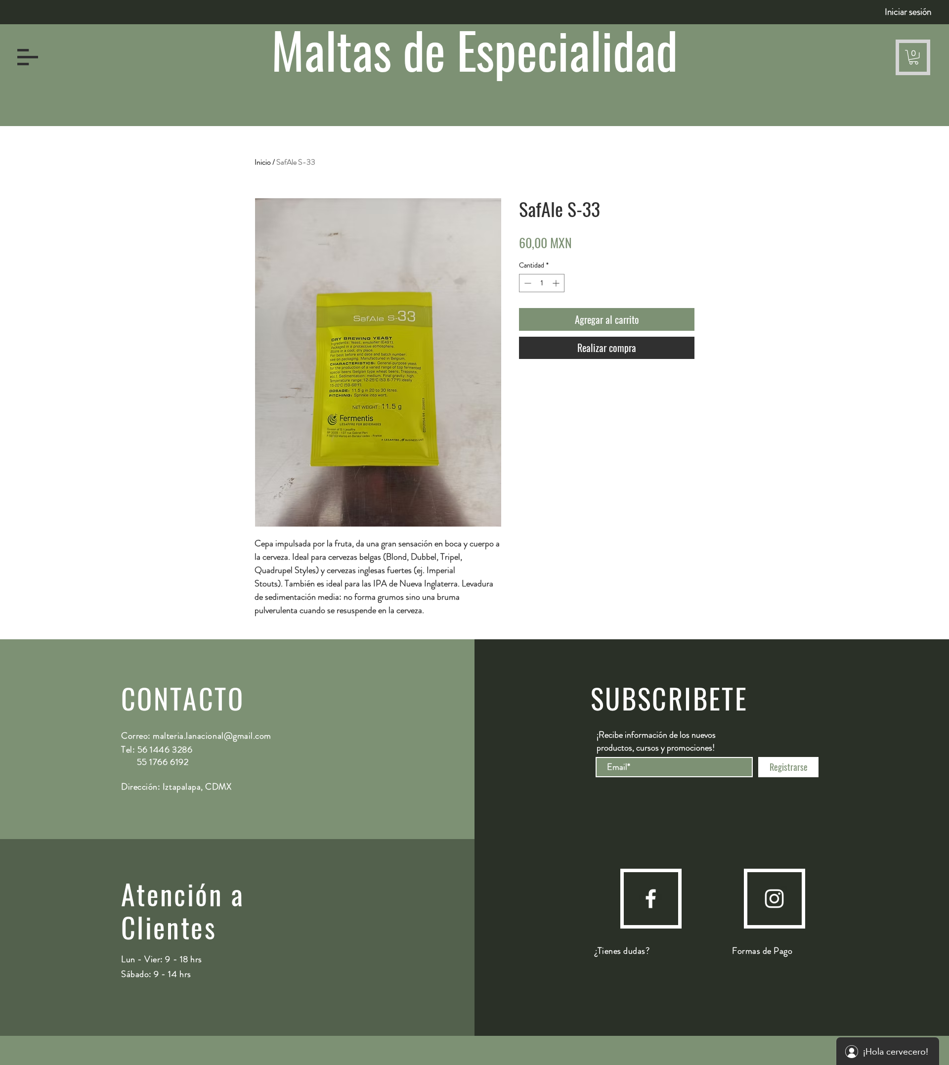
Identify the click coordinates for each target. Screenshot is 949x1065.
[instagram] (774, 898)
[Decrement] (526, 283)
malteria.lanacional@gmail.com (212, 735)
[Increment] (557, 283)
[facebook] (650, 898)
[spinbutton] (542, 283)
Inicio (263, 162)
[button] (27, 57)
